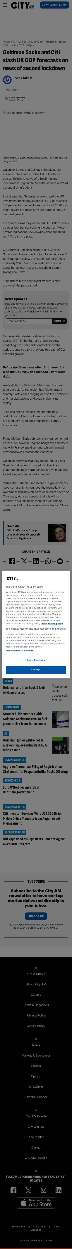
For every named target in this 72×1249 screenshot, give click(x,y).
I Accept (36, 669)
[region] (36, 624)
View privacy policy (52, 623)
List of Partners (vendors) (20, 651)
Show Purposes (36, 660)
